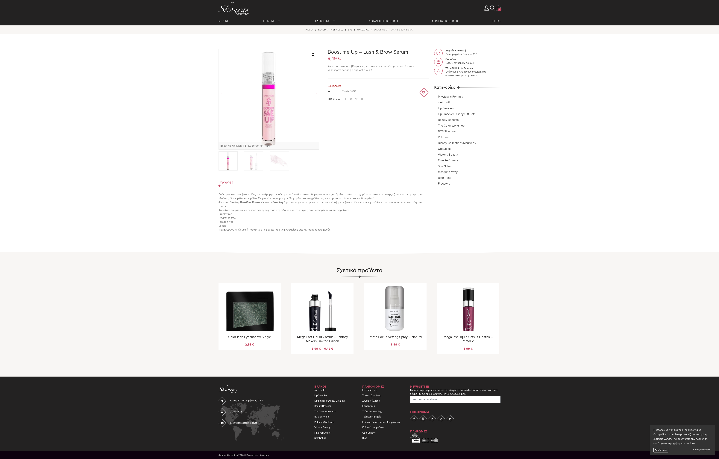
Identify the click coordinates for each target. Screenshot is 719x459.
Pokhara (443, 137)
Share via (334, 99)
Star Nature (445, 166)
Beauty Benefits (448, 120)
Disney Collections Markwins (457, 143)
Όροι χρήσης (368, 432)
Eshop (322, 29)
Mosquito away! (448, 172)
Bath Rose (444, 178)
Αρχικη (224, 21)
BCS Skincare (447, 131)
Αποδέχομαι (661, 450)
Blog (496, 21)
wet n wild (336, 29)
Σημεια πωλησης (445, 21)
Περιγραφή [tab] (226, 182)
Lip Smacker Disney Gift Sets (456, 114)
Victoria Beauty (448, 154)
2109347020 (236, 411)
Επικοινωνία (368, 406)
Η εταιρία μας (369, 390)
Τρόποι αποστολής (372, 411)
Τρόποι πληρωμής (371, 416)
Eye (350, 29)
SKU (330, 91)
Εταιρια (268, 21)
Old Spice (444, 149)
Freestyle (444, 183)
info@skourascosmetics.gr (243, 422)
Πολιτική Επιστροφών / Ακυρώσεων (381, 422)
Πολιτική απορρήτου (701, 450)
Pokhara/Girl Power (324, 422)
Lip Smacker (446, 108)
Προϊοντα (321, 21)
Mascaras (363, 29)
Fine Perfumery (448, 160)
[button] (492, 7)
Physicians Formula (450, 97)
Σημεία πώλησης (371, 400)
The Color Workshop (451, 126)
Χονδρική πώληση (371, 395)
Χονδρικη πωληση (383, 21)
